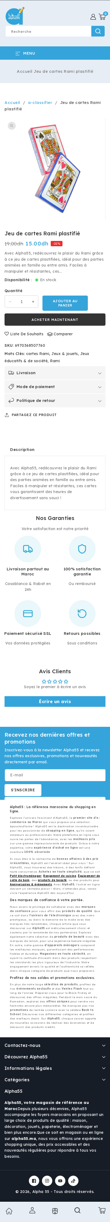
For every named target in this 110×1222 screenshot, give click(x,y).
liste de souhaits (27, 334)
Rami (55, 360)
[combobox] (55, 31)
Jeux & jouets (65, 353)
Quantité (13, 290)
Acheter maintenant (55, 319)
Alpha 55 (41, 1191)
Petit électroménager (25, 876)
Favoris (54, 1211)
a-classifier (40, 102)
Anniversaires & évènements (31, 884)
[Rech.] (78, 1212)
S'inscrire (23, 790)
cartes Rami (37, 353)
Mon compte (32, 1210)
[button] (102, 16)
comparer (63, 334)
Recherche (98, 31)
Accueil (25, 71)
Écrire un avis (55, 701)
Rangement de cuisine (59, 876)
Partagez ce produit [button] (34, 415)
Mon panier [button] (101, 1210)
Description (22, 449)
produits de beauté (52, 880)
